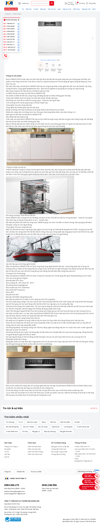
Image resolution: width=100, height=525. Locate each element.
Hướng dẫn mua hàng (58, 454)
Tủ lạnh (35, 9)
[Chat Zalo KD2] (19, 26)
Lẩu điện (77, 422)
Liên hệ (6, 457)
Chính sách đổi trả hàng (35, 452)
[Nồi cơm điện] (11, 9)
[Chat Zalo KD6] (19, 37)
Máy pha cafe (86, 9)
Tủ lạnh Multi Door (12, 431)
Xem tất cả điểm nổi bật (48, 60)
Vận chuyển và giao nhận (59, 452)
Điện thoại (76, 9)
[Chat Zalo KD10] (19, 47)
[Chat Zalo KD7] (19, 39)
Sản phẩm (7, 449)
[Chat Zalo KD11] (19, 50)
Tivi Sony (25, 431)
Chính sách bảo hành (34, 446)
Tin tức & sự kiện (36, 472)
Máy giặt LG (36, 431)
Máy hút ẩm (55, 427)
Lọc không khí (68, 427)
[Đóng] (18, 20)
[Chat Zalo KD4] (19, 31)
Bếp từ (44, 422)
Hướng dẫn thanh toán (58, 449)
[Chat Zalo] (97, 470)
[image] (50, 38)
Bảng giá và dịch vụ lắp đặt (60, 446)
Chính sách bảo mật (34, 449)
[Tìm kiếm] (52, 3)
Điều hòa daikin (65, 422)
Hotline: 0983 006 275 (82, 446)
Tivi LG (20, 422)
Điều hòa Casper (32, 422)
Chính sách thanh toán (35, 454)
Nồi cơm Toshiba (28, 427)
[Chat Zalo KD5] (19, 34)
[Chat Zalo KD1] (19, 23)
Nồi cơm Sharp (43, 427)
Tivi (23, 9)
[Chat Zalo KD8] (19, 42)
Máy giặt (43, 9)
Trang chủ (8, 14)
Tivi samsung (10, 422)
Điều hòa (28, 9)
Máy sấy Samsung (50, 431)
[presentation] (92, 38)
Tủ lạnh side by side (83, 427)
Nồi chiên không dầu (12, 427)
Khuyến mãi (20, 472)
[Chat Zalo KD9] (19, 45)
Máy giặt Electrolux (66, 431)
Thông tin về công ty (11, 446)
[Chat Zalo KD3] (19, 29)
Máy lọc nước (67, 9)
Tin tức (6, 452)
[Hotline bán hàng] (5, 55)
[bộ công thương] (12, 519)
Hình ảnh (7, 454)
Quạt (59, 9)
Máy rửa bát (52, 9)
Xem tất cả (93, 408)
